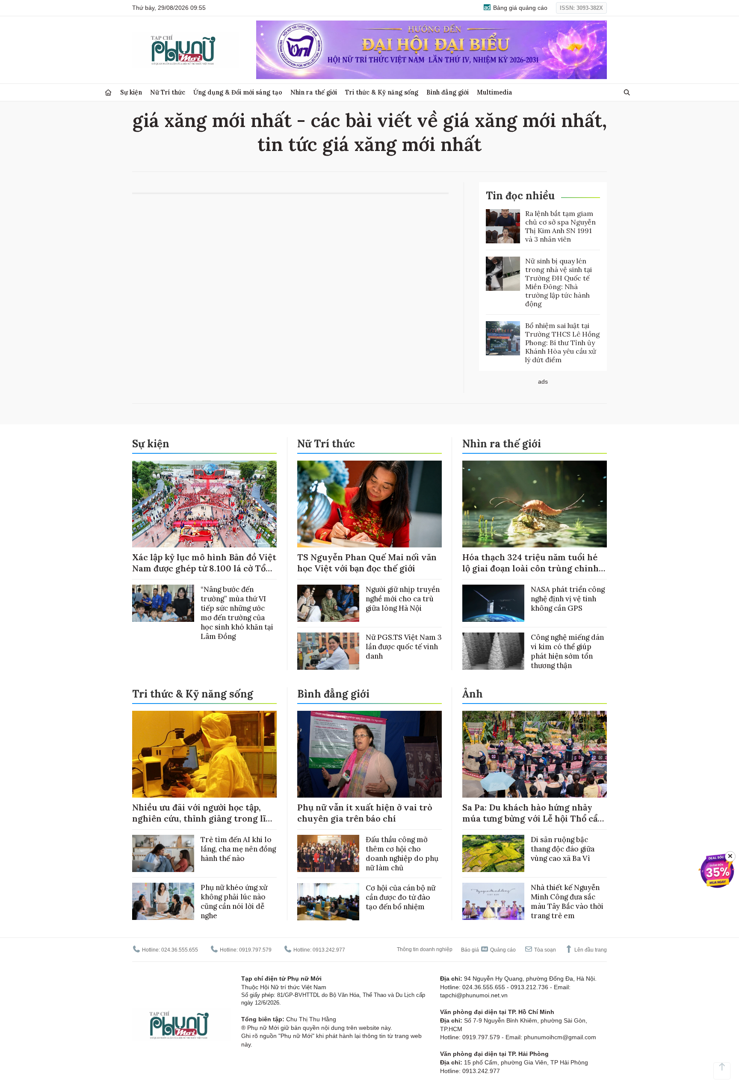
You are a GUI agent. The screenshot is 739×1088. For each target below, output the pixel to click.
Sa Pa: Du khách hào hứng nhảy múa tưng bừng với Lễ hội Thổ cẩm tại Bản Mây (534, 818)
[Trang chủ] (108, 92)
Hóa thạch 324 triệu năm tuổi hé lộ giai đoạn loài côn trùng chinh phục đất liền (530, 568)
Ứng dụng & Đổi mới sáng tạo (237, 92)
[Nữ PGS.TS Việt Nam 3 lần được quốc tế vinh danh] (328, 651)
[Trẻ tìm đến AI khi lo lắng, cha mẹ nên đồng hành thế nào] (163, 853)
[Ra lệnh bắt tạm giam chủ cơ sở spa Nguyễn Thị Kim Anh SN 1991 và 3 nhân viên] (503, 226)
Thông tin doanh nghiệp (424, 949)
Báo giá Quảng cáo (488, 950)
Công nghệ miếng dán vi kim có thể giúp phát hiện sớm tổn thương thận (567, 651)
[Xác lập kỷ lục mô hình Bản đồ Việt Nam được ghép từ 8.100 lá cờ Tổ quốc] (204, 504)
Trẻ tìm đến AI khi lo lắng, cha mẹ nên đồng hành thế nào (238, 849)
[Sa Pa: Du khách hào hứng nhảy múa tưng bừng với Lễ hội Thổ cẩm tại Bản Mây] (534, 754)
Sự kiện (131, 92)
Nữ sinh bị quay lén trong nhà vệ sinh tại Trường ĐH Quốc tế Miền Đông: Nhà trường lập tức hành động (558, 282)
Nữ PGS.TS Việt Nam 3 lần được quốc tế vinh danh (404, 647)
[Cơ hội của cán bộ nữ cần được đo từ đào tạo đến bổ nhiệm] (328, 901)
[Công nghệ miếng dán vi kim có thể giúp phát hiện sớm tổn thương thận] (493, 651)
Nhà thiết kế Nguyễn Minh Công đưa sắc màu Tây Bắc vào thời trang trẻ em (567, 901)
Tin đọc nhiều (520, 195)
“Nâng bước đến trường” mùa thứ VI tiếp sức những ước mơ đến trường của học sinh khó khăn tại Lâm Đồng (237, 613)
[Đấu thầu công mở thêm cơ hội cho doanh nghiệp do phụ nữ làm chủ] (328, 853)
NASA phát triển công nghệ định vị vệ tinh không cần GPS (568, 599)
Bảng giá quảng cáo (519, 7)
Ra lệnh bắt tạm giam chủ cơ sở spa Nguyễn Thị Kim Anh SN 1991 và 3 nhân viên (560, 226)
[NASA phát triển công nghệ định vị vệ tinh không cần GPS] (493, 603)
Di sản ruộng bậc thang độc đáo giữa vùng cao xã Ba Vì (562, 849)
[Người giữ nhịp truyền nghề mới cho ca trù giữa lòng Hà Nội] (328, 603)
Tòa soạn (544, 950)
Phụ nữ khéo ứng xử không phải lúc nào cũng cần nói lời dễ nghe (234, 901)
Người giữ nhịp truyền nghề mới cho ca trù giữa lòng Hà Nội (403, 599)
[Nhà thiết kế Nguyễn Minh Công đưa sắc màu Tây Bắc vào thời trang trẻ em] (493, 901)
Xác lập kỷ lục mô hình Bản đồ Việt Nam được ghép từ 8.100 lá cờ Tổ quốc (204, 568)
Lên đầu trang (590, 950)
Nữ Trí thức (167, 92)
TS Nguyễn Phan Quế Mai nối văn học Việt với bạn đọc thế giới (367, 563)
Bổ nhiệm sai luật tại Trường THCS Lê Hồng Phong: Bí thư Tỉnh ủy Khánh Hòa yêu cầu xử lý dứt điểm (562, 342)
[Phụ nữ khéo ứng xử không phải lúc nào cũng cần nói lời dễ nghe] (163, 901)
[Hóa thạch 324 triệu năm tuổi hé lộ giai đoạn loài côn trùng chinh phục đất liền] (534, 504)
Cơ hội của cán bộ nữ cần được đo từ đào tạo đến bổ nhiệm (400, 897)
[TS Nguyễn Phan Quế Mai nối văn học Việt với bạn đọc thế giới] (369, 504)
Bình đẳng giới (447, 92)
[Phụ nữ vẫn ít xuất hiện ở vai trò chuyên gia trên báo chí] (369, 754)
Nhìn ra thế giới (313, 92)
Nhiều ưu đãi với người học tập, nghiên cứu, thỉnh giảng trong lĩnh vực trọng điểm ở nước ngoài (204, 818)
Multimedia (494, 92)
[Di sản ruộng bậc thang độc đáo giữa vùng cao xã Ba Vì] (493, 853)
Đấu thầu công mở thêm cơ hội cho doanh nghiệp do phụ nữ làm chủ (402, 853)
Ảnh (472, 694)
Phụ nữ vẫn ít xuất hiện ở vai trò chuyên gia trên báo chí (364, 813)
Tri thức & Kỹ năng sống (381, 92)
